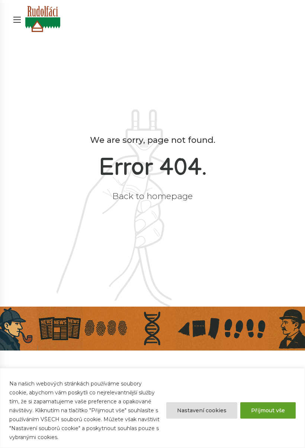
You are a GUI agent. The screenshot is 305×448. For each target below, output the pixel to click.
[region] (152, 408)
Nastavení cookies (202, 410)
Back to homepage (152, 196)
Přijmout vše (268, 410)
